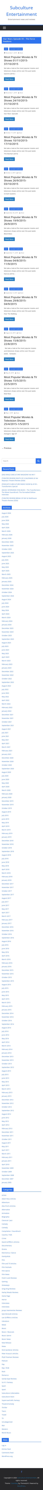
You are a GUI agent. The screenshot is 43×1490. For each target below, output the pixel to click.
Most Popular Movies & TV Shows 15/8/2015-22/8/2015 (20, 340)
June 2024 (5, 607)
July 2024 (5, 603)
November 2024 (7, 589)
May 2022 (5, 697)
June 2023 (5, 650)
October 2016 (7, 934)
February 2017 (7, 920)
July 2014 (5, 1031)
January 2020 (6, 797)
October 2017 (7, 891)
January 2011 (6, 1161)
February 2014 (7, 1049)
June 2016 (5, 948)
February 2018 (7, 877)
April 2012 (5, 1125)
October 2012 (7, 1107)
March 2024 (6, 617)
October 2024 (7, 592)
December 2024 (7, 585)
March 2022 (6, 704)
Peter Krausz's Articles (10, 1353)
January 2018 (6, 880)
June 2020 (5, 779)
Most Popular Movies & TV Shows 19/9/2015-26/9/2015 (20, 220)
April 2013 (5, 1085)
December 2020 (7, 758)
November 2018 (7, 844)
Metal (4, 1325)
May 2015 (5, 995)
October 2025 (7, 549)
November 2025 (7, 545)
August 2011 (6, 1143)
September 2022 (8, 682)
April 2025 (5, 571)
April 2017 (5, 913)
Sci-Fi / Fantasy (7, 1382)
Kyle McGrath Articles (10, 1314)
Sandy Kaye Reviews (9, 1379)
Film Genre (6, 1271)
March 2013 (6, 1089)
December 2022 (7, 671)
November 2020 (7, 761)
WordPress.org (7, 1456)
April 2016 (5, 956)
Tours (4, 1411)
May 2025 (5, 567)
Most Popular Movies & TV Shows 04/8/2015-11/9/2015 (20, 260)
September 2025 (8, 553)
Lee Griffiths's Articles (10, 1318)
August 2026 (6, 513)
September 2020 (8, 769)
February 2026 (7, 535)
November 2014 (7, 1017)
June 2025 (5, 563)
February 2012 (7, 1128)
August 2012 (6, 1114)
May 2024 (5, 610)
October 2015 (7, 977)
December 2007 (7, 1179)
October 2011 (7, 1139)
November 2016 (7, 931)
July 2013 (5, 1074)
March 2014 (6, 1046)
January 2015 (6, 1010)
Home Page (6, 1296)
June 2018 (5, 862)
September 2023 (8, 639)
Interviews (5, 1303)
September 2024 (8, 596)
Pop (3, 1364)
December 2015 (7, 970)
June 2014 (5, 1035)
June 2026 (5, 520)
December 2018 (7, 841)
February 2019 (7, 833)
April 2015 (5, 999)
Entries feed (6, 1449)
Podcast (4, 1361)
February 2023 (7, 664)
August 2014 (6, 1028)
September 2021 (8, 725)
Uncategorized (7, 1422)
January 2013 (6, 1096)
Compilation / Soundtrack (11, 1231)
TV (3, 1418)
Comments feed (7, 1453)
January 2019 (6, 837)
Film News (5, 1274)
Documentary (7, 1246)
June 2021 (5, 736)
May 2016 (5, 952)
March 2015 (6, 1002)
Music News (6, 1339)
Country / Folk (7, 1235)
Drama (4, 1249)
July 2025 (5, 560)
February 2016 (7, 963)
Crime (4, 1238)
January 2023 (6, 668)
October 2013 (7, 1064)
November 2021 (7, 718)
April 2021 (5, 743)
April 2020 (5, 787)
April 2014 (5, 1042)
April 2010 (5, 1164)
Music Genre (6, 1336)
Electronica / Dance (9, 1253)
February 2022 (7, 707)
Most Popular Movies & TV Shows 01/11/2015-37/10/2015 (20, 60)
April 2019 (5, 826)
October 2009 (7, 1172)
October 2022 (7, 679)
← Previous (6, 448)
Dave (21, 53)
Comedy (5, 1224)
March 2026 (6, 531)
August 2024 (6, 599)
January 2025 (6, 581)
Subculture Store (8, 1397)
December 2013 (7, 1056)
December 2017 (7, 884)
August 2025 (6, 556)
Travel (4, 1415)
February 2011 (7, 1157)
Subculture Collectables (10, 1393)
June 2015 (5, 992)
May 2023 (5, 653)
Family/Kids (6, 1256)
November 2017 (7, 887)
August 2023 (6, 643)
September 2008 (8, 1175)
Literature (5, 1321)
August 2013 (6, 1071)
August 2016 (6, 941)
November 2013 (7, 1060)
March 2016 (6, 959)
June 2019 (5, 819)
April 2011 (5, 1150)
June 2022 (5, 693)
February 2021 (7, 751)
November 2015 (7, 974)
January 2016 (6, 966)
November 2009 (7, 1168)
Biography (5, 1217)
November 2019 (7, 805)
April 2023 (5, 657)
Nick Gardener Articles (10, 1350)
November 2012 (7, 1103)
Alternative (6, 1210)
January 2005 (6, 1182)
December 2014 (7, 1013)
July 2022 (5, 689)
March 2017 (6, 916)
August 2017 (6, 898)
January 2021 (6, 754)
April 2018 (5, 869)
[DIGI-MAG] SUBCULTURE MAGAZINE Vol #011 (18, 475)
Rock (3, 1371)
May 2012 (5, 1121)
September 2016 (8, 938)
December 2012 (7, 1100)
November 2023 (7, 632)
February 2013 (7, 1092)
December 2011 (7, 1132)
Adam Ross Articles (9, 1199)
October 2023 (7, 635)
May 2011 (5, 1146)
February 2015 (7, 1006)
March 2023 (6, 661)
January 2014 (6, 1053)
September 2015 (8, 981)
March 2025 (6, 574)
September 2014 (8, 1024)
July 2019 (5, 815)
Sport (4, 1386)
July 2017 (5, 902)
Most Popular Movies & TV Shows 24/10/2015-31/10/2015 (20, 100)
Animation (5, 1213)
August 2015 (6, 984)
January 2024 (6, 625)
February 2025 (7, 578)
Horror (4, 1300)
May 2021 (5, 740)
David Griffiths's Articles (10, 1242)
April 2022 (5, 700)
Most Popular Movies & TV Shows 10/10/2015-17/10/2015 (20, 140)
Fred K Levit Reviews (9, 1278)
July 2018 (5, 859)
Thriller (4, 1407)
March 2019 (6, 830)
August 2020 (6, 772)
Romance (5, 1375)
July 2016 (5, 945)
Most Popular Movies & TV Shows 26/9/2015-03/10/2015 (20, 180)
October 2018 (7, 848)
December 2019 (7, 801)
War (3, 1425)
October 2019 (7, 808)
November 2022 (7, 675)
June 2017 (5, 905)
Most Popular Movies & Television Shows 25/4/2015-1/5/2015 (18, 420)
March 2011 (6, 1154)
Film (6, 49)
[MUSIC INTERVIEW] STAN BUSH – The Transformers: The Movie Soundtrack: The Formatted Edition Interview (21, 492)
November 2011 (7, 1136)
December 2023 (7, 628)
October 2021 (7, 722)
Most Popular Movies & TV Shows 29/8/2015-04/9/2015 (20, 300)
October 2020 (7, 765)
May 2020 (5, 783)
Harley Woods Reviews (10, 1292)
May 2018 (5, 866)
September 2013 (8, 1067)
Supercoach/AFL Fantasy (11, 1400)
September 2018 (8, 851)
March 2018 (6, 873)
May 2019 (5, 823)
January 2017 (6, 923)
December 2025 (7, 542)
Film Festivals (7, 1267)
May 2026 (5, 524)
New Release (6, 1343)
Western (5, 1429)
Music (4, 1328)
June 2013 (5, 1078)
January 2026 (6, 538)
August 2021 (6, 729)
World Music (6, 1433)
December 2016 (7, 927)
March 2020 (6, 790)
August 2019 (6, 812)
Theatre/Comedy (8, 1404)
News (4, 1346)
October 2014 (7, 1020)
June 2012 (5, 1118)
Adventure (5, 1202)
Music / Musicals (8, 1332)
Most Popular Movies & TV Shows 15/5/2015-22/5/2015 (20, 380)
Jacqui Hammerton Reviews (12, 1310)
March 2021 (6, 747)
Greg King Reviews (8, 1289)
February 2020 (7, 794)
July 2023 (5, 646)
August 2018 (6, 855)
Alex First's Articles (9, 1206)
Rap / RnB (5, 1368)
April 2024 (5, 614)
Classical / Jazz (7, 1220)
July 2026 (5, 517)
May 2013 (5, 1082)
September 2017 (8, 895)
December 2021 (7, 715)
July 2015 (5, 988)
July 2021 (5, 733)
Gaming (4, 1282)
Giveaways (5, 1285)
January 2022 (6, 711)
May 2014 (5, 1038)
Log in (4, 1445)
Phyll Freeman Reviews (10, 1357)
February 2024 (7, 621)
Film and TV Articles (16, 49)
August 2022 (6, 686)
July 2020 (5, 776)
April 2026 (5, 527)
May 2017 (5, 909)
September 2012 (8, 1110)
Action (4, 1195)
